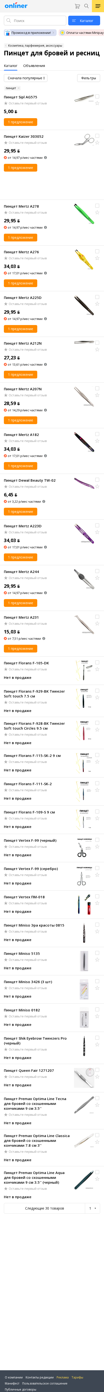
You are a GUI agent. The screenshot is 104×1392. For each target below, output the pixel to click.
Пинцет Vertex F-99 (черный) (30, 840)
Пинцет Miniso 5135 (22, 953)
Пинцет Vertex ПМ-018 (24, 896)
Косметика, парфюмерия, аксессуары (35, 46)
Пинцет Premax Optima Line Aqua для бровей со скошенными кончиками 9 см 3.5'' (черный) (34, 1177)
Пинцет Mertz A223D (23, 525)
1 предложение (20, 122)
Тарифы (77, 1377)
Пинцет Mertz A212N (23, 343)
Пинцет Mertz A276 (21, 251)
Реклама (63, 1377)
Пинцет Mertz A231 (21, 617)
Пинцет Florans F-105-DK (26, 662)
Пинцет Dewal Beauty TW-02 (30, 480)
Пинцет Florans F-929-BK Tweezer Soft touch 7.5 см (34, 693)
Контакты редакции (40, 1377)
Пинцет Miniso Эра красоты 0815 (34, 925)
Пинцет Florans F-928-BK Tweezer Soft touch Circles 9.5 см (34, 726)
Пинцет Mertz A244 (21, 571)
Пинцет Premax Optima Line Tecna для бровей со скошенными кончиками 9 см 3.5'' (35, 1103)
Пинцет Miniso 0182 (22, 1010)
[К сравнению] (97, 96)
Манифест (12, 1383)
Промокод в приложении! (31, 32)
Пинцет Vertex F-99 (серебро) (31, 868)
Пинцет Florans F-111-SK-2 (28, 783)
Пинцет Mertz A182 (21, 434)
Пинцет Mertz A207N (23, 388)
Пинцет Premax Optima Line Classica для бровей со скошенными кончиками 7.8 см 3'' (37, 1140)
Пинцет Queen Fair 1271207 (29, 1070)
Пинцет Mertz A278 (21, 206)
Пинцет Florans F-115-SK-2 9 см (32, 755)
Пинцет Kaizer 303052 (24, 136)
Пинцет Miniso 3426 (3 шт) (28, 981)
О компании (14, 1377)
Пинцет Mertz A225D (23, 297)
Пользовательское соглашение (44, 1383)
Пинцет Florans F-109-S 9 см (29, 812)
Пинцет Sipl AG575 (20, 96)
